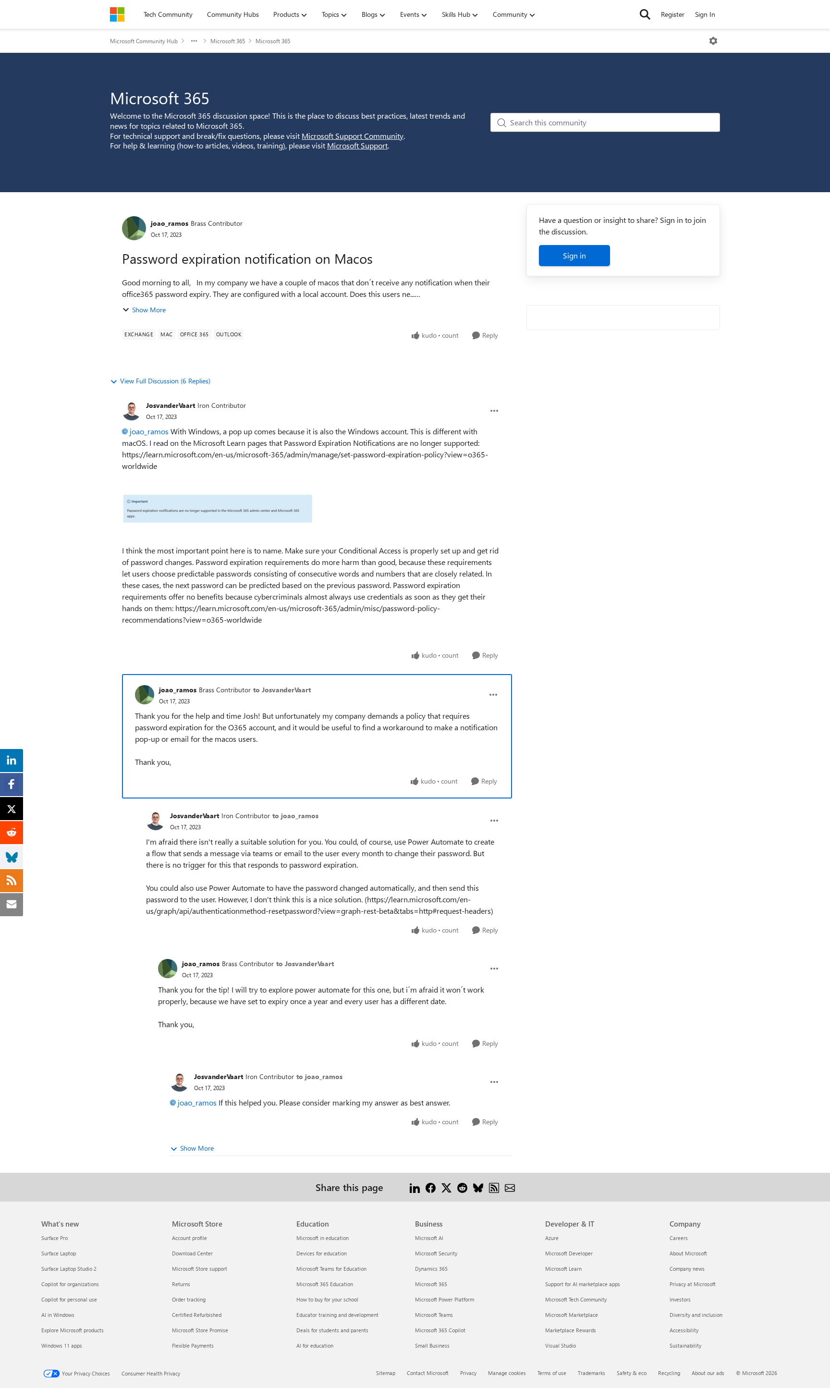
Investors (680, 1299)
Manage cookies (507, 1372)
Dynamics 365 (431, 1268)
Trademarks (591, 1372)
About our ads (708, 1372)
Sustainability (685, 1345)
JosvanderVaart (170, 405)
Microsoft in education (322, 1237)
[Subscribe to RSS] (494, 1187)
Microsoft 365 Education (324, 1284)
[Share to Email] (510, 1187)
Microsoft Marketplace (571, 1314)
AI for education (314, 1345)
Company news (687, 1268)
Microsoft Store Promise (200, 1330)
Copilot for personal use (69, 1299)
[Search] (645, 14)
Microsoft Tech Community (576, 1299)
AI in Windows (57, 1314)
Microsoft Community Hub (144, 41)
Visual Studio (560, 1345)
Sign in (574, 255)
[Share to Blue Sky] (478, 1187)
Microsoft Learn (563, 1268)
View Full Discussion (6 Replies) (165, 380)
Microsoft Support (357, 145)
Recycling (669, 1372)
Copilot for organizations (70, 1284)
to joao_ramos (295, 815)
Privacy (468, 1372)
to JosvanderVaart (282, 689)
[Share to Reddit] (462, 1187)
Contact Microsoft (428, 1372)
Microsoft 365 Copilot (440, 1330)
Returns (181, 1284)
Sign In (705, 14)
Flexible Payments (193, 1345)
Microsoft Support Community (352, 136)
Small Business (432, 1345)
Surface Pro (54, 1237)
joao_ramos (169, 223)
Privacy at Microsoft (693, 1284)
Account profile (189, 1237)
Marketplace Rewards (570, 1330)
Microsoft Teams (434, 1314)
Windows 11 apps (61, 1345)
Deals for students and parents (332, 1330)
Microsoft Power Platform (444, 1299)
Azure (552, 1237)
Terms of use (551, 1372)
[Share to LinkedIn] (415, 1187)
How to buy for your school (327, 1299)
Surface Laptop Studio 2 (69, 1268)
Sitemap (385, 1372)
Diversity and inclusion (696, 1314)
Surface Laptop (58, 1253)
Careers (679, 1237)
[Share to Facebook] (431, 1187)
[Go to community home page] (117, 14)
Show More (149, 309)
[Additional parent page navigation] (194, 41)
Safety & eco (632, 1372)
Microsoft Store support (199, 1268)
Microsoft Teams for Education (331, 1268)
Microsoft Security (436, 1253)
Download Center (192, 1253)
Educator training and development (337, 1314)
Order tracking (189, 1299)
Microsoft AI (429, 1237)
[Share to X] (446, 1187)
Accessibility (684, 1330)
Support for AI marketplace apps (582, 1284)
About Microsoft (688, 1253)
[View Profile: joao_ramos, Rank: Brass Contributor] (134, 228)
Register (672, 14)
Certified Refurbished (196, 1314)
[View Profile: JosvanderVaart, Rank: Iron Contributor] (131, 410)
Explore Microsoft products (72, 1330)
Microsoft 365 (227, 41)
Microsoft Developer (569, 1253)
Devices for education (321, 1253)
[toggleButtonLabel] (713, 41)
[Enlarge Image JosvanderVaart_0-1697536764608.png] (217, 508)
